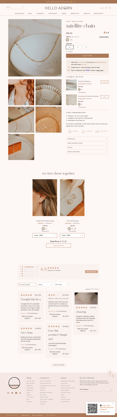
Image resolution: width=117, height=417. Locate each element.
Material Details (104, 37)
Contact (42, 404)
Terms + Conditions (37, 415)
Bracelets (30, 390)
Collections (31, 381)
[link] (29, 276)
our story (64, 383)
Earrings (29, 385)
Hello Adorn (14, 415)
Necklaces (30, 388)
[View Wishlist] (106, 8)
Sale (28, 399)
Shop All (29, 401)
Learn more (99, 70)
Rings (28, 392)
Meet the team (65, 385)
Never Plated (44, 397)
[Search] (23, 7)
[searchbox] (27, 284)
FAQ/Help (43, 388)
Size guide (43, 394)
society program (45, 381)
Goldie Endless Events (68, 388)
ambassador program (68, 381)
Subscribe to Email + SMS (48, 385)
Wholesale (43, 401)
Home (68, 21)
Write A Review (91, 272)
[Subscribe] (111, 389)
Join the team (65, 401)
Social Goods (65, 399)
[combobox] (15, 7)
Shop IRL (63, 397)
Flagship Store (65, 392)
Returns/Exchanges (46, 392)
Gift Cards (30, 397)
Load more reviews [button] (58, 365)
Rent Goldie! (65, 390)
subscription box (45, 383)
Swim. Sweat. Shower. (46, 399)
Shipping (42, 390)
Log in (102, 8)
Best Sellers (31, 383)
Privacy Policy (25, 415)
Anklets (29, 394)
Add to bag (87, 56)
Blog (62, 394)
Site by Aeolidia (50, 415)
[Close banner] (113, 404)
